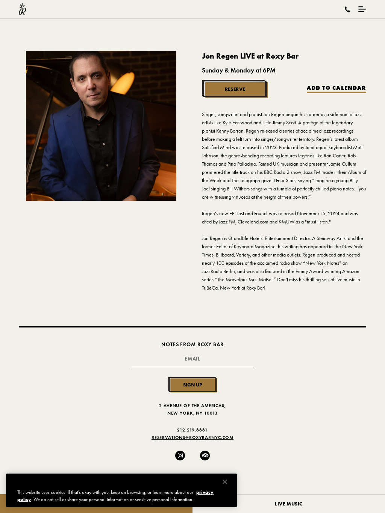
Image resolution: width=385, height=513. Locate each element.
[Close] (225, 482)
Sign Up (192, 385)
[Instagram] (180, 455)
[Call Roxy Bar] (347, 9)
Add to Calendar (336, 88)
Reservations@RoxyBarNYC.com (192, 437)
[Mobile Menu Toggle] (362, 9)
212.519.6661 (192, 430)
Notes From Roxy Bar (192, 344)
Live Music (289, 504)
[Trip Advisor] (205, 455)
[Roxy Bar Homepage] (22, 9)
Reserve (235, 89)
